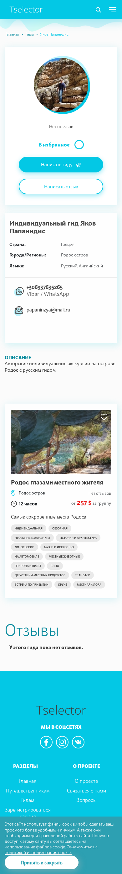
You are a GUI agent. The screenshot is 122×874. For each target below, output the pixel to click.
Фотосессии (24, 547)
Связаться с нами (86, 790)
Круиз (62, 584)
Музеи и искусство (59, 547)
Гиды (29, 34)
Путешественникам (28, 790)
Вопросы (86, 800)
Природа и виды (28, 566)
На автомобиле (27, 556)
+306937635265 (45, 287)
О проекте (86, 781)
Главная (12, 34)
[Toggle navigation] (98, 10)
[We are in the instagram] (62, 742)
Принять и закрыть (42, 862)
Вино (55, 566)
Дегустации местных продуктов (40, 575)
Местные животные (64, 556)
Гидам (27, 800)
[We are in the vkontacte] (78, 742)
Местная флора (89, 584)
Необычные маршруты (32, 537)
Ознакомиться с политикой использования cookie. (51, 849)
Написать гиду (57, 164)
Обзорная (60, 528)
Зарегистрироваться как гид (28, 813)
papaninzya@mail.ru (48, 309)
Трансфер (82, 575)
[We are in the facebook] (46, 742)
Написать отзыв (61, 186)
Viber (33, 294)
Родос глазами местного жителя (57, 482)
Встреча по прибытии (31, 584)
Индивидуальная (29, 528)
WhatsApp (56, 294)
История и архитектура (78, 537)
